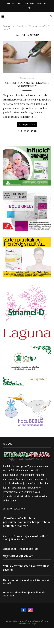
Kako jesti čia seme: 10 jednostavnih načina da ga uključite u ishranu (26, 538)
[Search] (51, 16)
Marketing (41, 3)
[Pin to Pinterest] (25, 130)
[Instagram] (29, 8)
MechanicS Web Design (27, 623)
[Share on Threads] (28, 130)
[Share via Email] (35, 130)
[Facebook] (25, 8)
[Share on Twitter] (21, 130)
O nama (10, 3)
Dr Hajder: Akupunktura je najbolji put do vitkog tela (24, 594)
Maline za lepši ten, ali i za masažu (20, 548)
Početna (6, 26)
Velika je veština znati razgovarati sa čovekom (26, 567)
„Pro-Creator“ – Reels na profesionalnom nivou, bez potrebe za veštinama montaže (27, 522)
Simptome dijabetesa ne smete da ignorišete (27, 84)
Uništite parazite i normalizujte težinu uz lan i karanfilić (26, 582)
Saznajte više (26, 124)
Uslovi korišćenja (25, 3)
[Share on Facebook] (18, 130)
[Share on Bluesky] (32, 130)
